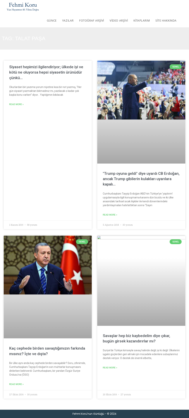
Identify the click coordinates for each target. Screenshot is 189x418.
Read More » (16, 104)
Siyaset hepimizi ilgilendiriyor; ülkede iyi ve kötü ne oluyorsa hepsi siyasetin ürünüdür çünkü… (46, 72)
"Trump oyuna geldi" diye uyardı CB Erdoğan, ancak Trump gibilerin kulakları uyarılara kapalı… (141, 179)
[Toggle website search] (183, 20)
